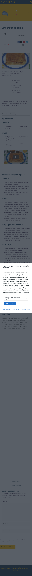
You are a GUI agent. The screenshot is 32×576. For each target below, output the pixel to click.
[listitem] (16, 298)
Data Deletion (6, 309)
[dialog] (16, 288)
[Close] (28, 266)
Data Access (16, 309)
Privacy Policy (26, 309)
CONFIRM (9, 303)
